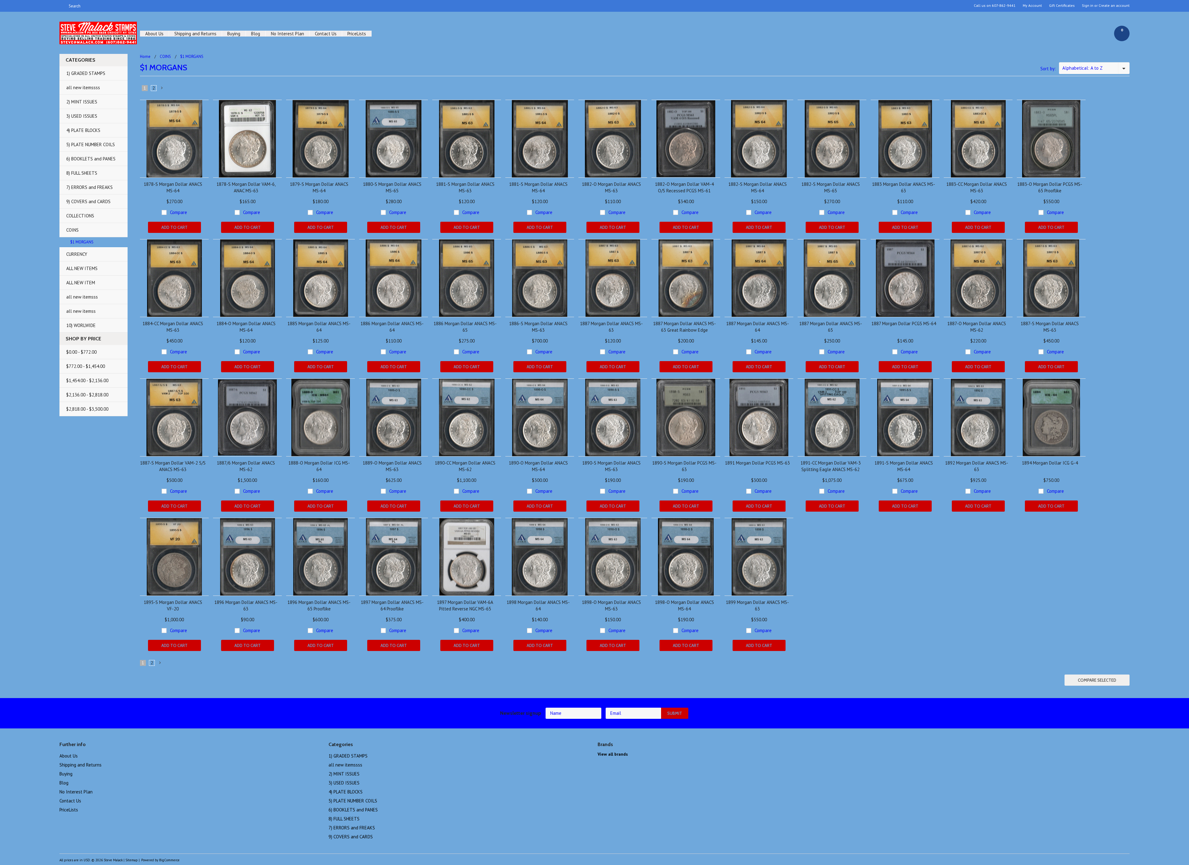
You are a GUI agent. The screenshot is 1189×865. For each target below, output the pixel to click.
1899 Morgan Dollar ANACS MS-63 (757, 605)
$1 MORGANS (82, 242)
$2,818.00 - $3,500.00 (87, 409)
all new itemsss (82, 297)
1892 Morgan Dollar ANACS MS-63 (976, 466)
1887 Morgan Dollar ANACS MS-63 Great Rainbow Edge (684, 327)
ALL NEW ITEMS (82, 268)
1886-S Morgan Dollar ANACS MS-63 (538, 327)
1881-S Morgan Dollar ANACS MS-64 (538, 187)
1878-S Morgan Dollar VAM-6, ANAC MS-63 (246, 187)
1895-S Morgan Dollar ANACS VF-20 (173, 605)
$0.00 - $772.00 (81, 352)
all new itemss (81, 311)
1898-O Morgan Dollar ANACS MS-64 (684, 605)
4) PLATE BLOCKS (83, 130)
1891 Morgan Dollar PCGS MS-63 (757, 463)
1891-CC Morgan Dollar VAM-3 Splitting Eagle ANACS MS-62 (830, 466)
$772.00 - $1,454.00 (85, 366)
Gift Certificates (1062, 5)
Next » (162, 89)
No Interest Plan (287, 34)
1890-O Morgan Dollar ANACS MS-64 (538, 466)
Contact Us (326, 34)
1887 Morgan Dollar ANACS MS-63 (611, 327)
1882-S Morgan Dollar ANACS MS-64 (757, 187)
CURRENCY (76, 254)
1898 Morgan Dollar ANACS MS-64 (538, 605)
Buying (233, 34)
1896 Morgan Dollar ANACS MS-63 (245, 605)
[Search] (62, 6)
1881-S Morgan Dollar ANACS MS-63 (465, 187)
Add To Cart (174, 227)
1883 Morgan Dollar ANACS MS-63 (903, 187)
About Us (154, 34)
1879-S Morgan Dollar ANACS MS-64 (319, 187)
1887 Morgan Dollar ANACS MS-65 (830, 327)
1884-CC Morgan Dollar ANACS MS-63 (172, 327)
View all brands (613, 754)
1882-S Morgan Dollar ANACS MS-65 (830, 187)
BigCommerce (169, 860)
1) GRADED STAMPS (85, 73)
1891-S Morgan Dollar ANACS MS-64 (903, 466)
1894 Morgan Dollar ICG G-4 (1050, 463)
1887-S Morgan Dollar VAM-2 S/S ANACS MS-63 (173, 466)
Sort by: (1048, 69)
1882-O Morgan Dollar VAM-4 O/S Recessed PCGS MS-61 (684, 187)
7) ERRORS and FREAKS (89, 187)
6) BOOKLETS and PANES (90, 159)
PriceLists (356, 34)
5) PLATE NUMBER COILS (90, 144)
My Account (1032, 5)
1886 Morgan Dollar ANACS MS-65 (465, 327)
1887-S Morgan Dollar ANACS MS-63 (1050, 327)
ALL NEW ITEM (80, 283)
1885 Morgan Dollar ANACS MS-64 (319, 327)
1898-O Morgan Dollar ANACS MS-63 (611, 605)
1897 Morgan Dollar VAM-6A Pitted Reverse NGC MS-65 (465, 605)
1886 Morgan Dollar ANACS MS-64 (392, 327)
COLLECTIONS (80, 216)
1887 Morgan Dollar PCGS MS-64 (903, 323)
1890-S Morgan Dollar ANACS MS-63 (611, 466)
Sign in (1087, 5)
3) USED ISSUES (81, 116)
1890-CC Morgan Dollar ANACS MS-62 (465, 466)
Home (145, 56)
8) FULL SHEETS (81, 173)
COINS (72, 230)
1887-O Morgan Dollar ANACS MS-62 (976, 327)
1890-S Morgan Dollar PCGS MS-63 (684, 466)
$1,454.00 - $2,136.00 (87, 380)
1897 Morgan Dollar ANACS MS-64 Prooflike (392, 605)
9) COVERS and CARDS (88, 201)
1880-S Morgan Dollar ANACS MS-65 (392, 187)
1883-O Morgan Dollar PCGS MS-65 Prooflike (1049, 187)
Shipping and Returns (195, 34)
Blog (255, 34)
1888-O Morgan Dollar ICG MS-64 (319, 466)
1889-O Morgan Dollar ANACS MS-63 (392, 466)
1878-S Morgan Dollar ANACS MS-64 (173, 187)
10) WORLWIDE (81, 325)
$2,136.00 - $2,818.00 (87, 395)
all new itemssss (83, 87)
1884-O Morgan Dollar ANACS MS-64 (246, 327)
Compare (178, 212)
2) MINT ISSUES (81, 102)
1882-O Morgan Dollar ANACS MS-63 (611, 187)
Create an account (1114, 5)
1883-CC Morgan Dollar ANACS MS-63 (976, 187)
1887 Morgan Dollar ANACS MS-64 (757, 327)
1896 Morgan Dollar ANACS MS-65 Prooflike (319, 605)
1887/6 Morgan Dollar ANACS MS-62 (246, 466)
